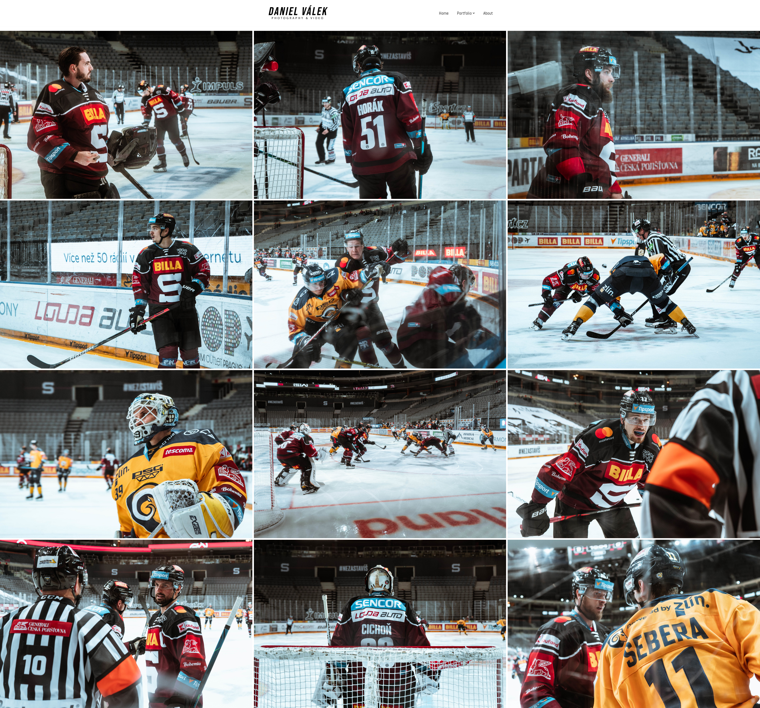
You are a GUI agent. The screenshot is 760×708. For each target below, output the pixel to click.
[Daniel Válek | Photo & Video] (298, 13)
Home (443, 13)
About (488, 13)
